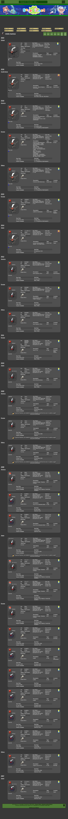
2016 (48, 33)
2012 (58, 33)
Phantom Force (48, 203)
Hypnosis (46, 46)
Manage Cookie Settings (47, 804)
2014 (55, 33)
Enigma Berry (24, 116)
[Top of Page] (64, 805)
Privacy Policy (38, 804)
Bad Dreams (27, 46)
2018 (45, 33)
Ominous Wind (48, 79)
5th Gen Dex (62, 34)
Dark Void (47, 74)
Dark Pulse (46, 43)
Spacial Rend (48, 498)
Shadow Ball (47, 44)
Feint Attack (47, 76)
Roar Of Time (48, 496)
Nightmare (47, 77)
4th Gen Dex (65, 34)
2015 (52, 33)
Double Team (49, 396)
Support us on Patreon (34, 807)
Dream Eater (47, 47)
